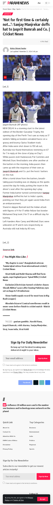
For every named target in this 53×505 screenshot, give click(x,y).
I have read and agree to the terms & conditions (21, 365)
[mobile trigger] (5, 3)
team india (13, 329)
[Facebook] (41, 494)
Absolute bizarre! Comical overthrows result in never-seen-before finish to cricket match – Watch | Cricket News (26, 306)
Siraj (5, 329)
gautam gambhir (21, 321)
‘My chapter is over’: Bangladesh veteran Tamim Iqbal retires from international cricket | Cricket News (25, 266)
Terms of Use (18, 500)
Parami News (18, 3)
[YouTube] (48, 494)
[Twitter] (45, 494)
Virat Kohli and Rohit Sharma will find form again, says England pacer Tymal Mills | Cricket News (24, 277)
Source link (8, 249)
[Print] (22, 41)
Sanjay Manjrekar (39, 325)
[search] (34, 3)
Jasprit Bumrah (10, 171)
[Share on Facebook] (9, 41)
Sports (7, 14)
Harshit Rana (36, 321)
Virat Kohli (24, 329)
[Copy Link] (18, 41)
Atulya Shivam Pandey (18, 48)
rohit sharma (24, 325)
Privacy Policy (17, 372)
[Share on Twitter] (14, 41)
